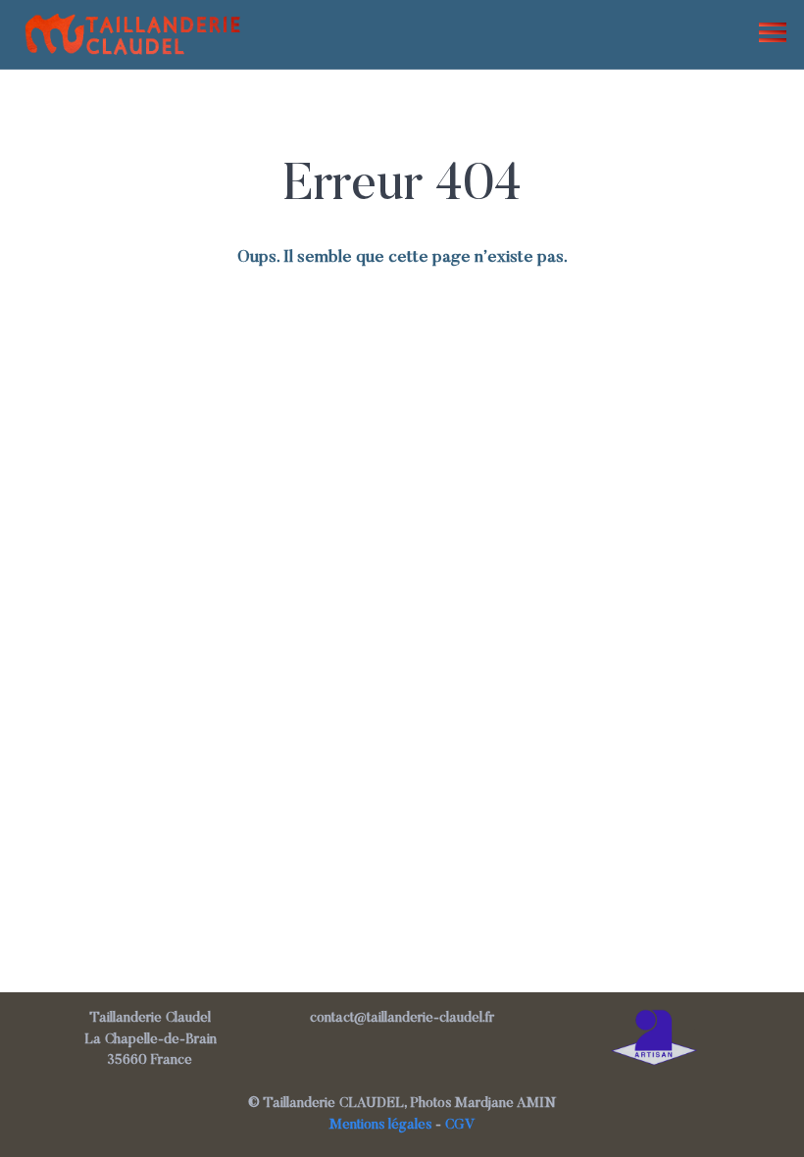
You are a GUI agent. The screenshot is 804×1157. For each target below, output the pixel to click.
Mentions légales (380, 1125)
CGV (460, 1125)
